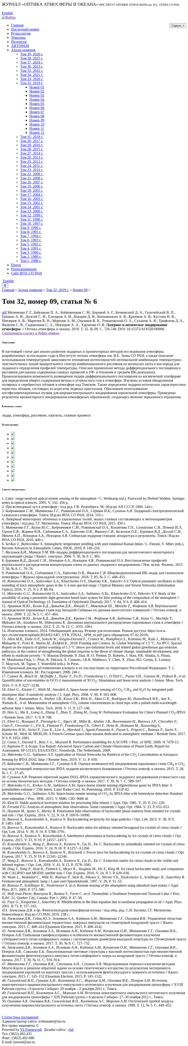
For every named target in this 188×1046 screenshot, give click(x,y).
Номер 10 (36, 124)
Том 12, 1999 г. (31, 215)
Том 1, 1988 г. (30, 261)
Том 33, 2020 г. (31, 79)
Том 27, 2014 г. (31, 153)
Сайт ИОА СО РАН (26, 273)
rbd (71, 1030)
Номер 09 (36, 120)
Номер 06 (36, 108)
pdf (4, 312)
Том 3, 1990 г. (30, 252)
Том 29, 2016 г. (31, 145)
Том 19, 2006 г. (31, 186)
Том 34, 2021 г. (31, 75)
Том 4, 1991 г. (30, 248)
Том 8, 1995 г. (30, 232)
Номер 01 (36, 87)
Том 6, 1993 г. (30, 240)
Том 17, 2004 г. (31, 195)
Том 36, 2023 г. (31, 66)
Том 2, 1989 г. (30, 257)
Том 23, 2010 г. (31, 170)
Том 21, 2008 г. (31, 178)
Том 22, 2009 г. (31, 174)
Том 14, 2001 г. (31, 207)
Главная (17, 25)
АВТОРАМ (20, 46)
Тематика (18, 37)
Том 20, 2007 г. (31, 182)
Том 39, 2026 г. (31, 54)
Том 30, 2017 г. (31, 141)
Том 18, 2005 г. (31, 190)
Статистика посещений (20, 1017)
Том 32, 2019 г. (31, 83)
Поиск (16, 265)
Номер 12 (36, 133)
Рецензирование (24, 269)
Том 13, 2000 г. (31, 211)
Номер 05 (36, 104)
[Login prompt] (9, 17)
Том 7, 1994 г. (30, 236)
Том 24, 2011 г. (31, 166)
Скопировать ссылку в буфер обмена (30, 333)
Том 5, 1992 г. (30, 244)
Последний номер (25, 29)
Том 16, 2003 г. (31, 199)
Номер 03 (36, 95)
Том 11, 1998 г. (31, 219)
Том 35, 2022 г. (31, 71)
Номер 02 (36, 91)
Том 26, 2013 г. (31, 157)
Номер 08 (36, 116)
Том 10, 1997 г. (31, 224)
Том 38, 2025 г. (31, 58)
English (7, 13)
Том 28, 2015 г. (31, 149)
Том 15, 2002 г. (31, 203)
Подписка (19, 42)
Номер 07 (36, 112)
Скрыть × (177, 25)
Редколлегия (20, 33)
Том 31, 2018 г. (31, 137)
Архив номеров (23, 50)
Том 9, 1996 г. (30, 228)
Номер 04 (36, 99)
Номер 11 (36, 128)
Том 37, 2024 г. (31, 62)
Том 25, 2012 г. (31, 162)
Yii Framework (31, 1030)
